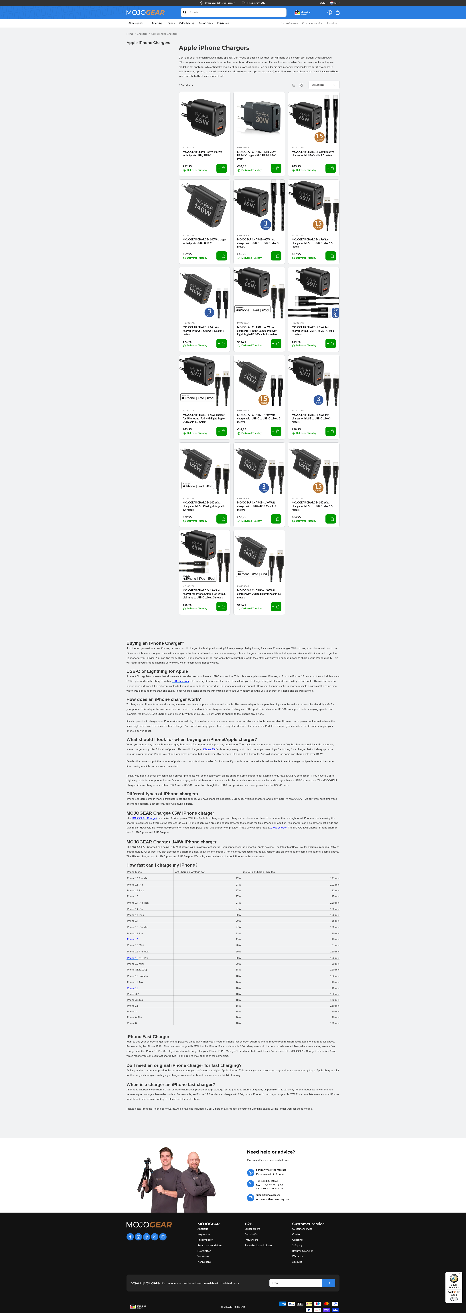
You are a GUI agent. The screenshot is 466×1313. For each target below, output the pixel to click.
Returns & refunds (302, 1250)
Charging (157, 23)
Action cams (206, 23)
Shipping (297, 1245)
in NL (256, 2)
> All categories (135, 23)
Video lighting (186, 23)
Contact (297, 1234)
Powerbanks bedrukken (258, 1245)
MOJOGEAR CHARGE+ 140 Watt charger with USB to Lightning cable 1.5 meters (259, 594)
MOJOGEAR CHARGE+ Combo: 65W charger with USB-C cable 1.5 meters (313, 153)
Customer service (302, 1228)
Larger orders (252, 1228)
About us (203, 1228)
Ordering (297, 1239)
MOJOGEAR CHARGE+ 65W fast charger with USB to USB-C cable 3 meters (311, 418)
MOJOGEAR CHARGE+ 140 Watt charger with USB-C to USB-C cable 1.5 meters (259, 418)
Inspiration (204, 1234)
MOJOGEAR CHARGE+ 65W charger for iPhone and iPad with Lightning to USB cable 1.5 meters (204, 418)
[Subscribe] (328, 1283)
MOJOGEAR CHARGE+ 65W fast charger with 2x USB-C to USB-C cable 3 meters (313, 331)
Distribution (251, 1234)
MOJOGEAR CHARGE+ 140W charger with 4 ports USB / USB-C (204, 241)
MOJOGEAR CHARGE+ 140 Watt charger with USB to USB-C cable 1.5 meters (312, 506)
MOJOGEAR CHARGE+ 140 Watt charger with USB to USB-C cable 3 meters (256, 506)
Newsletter (204, 1250)
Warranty (297, 1256)
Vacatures (203, 1256)
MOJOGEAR (237, 1306)
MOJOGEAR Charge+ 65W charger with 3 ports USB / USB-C (202, 153)
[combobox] (233, 12)
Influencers (251, 1239)
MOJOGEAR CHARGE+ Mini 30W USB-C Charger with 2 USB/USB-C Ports (256, 155)
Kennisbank (204, 1261)
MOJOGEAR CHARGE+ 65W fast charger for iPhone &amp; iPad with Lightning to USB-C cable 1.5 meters (257, 331)
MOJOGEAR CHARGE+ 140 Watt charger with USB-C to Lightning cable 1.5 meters (204, 506)
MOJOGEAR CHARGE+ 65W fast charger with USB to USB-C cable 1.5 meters (312, 243)
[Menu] (460, 1274)
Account (297, 1261)
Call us (323, 3)
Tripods (170, 23)
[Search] (185, 12)
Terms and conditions (210, 1245)
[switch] (454, 1299)
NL (335, 3)
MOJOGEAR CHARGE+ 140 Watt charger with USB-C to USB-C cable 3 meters (203, 331)
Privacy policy (205, 1239)
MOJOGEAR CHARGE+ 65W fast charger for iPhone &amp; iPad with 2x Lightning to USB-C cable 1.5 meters (204, 594)
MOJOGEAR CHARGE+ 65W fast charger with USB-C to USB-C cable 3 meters (258, 243)
